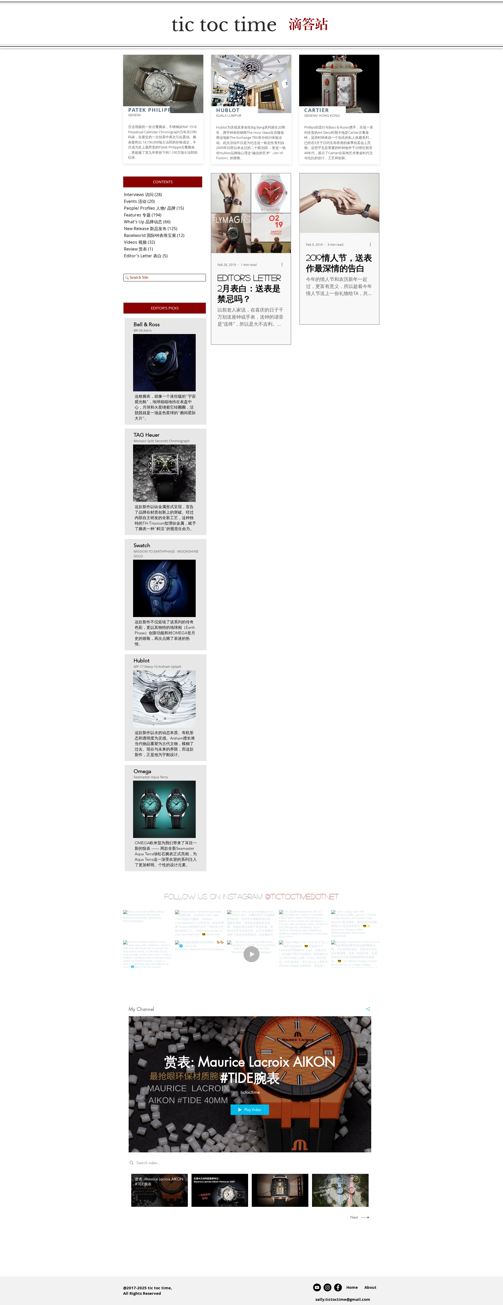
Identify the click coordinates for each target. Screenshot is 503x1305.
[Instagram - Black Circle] (327, 1287)
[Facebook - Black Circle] (338, 1287)
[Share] (366, 1009)
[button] (162, 181)
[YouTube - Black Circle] (317, 1287)
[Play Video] (160, 1190)
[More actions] (284, 265)
